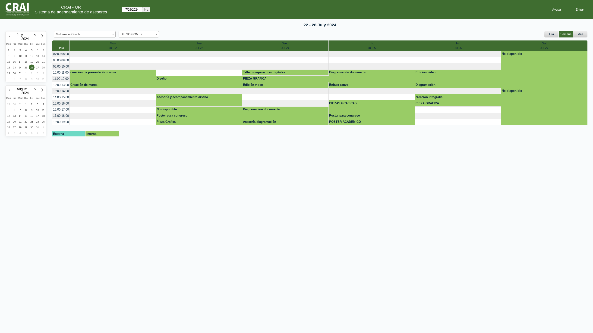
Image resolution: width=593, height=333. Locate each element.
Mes (580, 34)
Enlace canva (338, 84)
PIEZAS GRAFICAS (343, 103)
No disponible (512, 54)
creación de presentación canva (93, 72)
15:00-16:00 (61, 103)
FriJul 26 (458, 46)
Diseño (162, 78)
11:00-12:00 (61, 78)
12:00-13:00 (61, 85)
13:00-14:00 (61, 91)
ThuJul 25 (372, 46)
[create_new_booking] (113, 54)
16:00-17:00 (61, 109)
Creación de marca (83, 84)
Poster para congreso (172, 115)
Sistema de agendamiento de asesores (71, 12)
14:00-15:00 (61, 97)
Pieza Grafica (166, 121)
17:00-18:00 (61, 115)
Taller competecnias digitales (264, 72)
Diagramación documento (347, 72)
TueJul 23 (199, 46)
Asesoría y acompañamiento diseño (182, 97)
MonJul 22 (113, 46)
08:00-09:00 (61, 60)
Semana (565, 34)
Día (551, 34)
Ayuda (556, 9)
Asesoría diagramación (259, 121)
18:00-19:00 (61, 122)
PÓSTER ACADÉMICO (345, 121)
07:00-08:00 (61, 54)
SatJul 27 (544, 46)
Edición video (425, 72)
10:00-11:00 (61, 72)
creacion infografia (429, 97)
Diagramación (425, 84)
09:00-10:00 (61, 66)
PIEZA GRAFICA (254, 78)
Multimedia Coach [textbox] (68, 34)
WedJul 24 (285, 46)
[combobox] (85, 34)
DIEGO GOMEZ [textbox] (131, 34)
